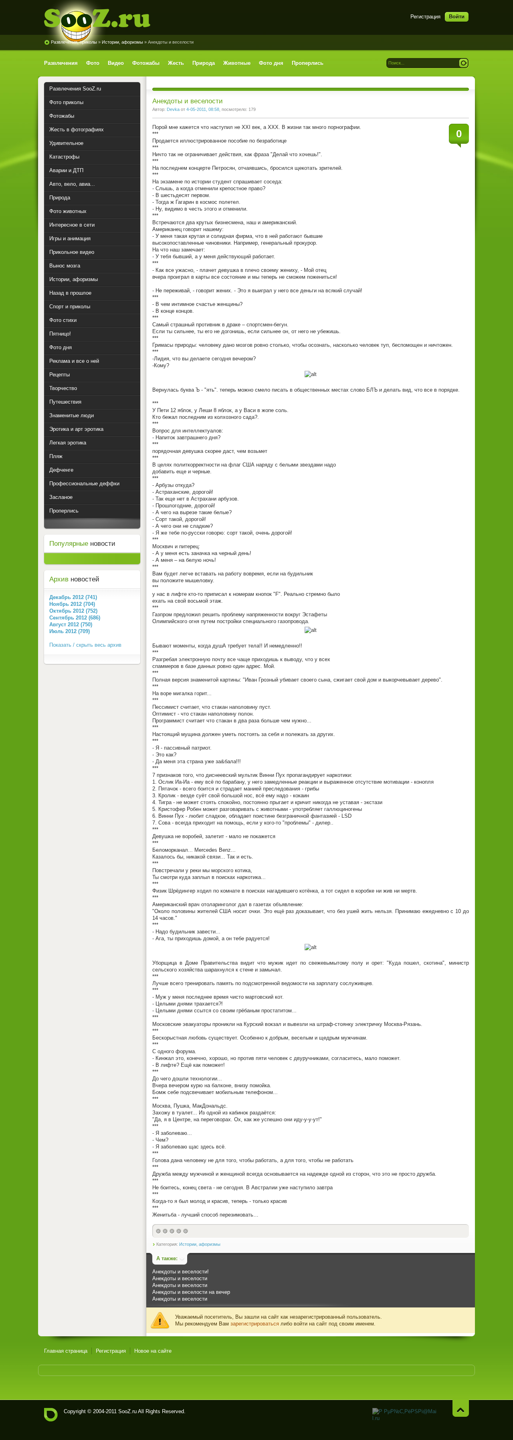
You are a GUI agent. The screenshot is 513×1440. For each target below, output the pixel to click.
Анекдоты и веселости (179, 1278)
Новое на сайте (153, 1351)
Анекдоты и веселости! (180, 1272)
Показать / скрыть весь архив (85, 645)
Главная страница (65, 1351)
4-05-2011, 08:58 (202, 109)
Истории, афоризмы (122, 42)
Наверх (460, 1408)
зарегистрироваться (254, 1324)
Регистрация (425, 17)
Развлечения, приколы (74, 42)
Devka (173, 109)
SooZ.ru (97, 25)
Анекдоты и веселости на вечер (191, 1292)
